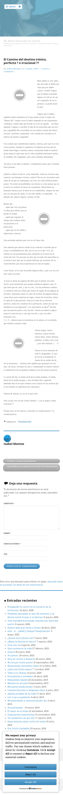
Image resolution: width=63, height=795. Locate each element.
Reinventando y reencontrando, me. (27, 700)
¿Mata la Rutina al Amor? (21, 641)
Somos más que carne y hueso (24, 627)
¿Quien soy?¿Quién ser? (20, 638)
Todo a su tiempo (17, 672)
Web (5, 554)
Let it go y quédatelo (18, 697)
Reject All (30, 774)
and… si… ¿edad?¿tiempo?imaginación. (28, 631)
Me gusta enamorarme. (20, 686)
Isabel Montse (14, 68)
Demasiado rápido (17, 679)
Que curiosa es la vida (19, 648)
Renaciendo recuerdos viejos (23, 665)
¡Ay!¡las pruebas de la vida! (21, 693)
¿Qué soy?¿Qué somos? (20, 669)
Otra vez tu (13, 645)
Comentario (9, 503)
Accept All (30, 782)
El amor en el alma (18, 711)
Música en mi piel (17, 683)
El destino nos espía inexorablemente (21, 461)
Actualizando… (15, 707)
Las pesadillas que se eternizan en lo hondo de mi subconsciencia (32, 466)
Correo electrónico (12, 544)
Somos (11, 651)
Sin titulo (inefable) (18, 728)
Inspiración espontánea (21, 714)
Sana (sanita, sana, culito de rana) (26, 721)
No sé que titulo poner (20, 662)
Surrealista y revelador (20, 676)
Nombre (7, 533)
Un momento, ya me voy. (21, 717)
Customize (31, 766)
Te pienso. (13, 655)
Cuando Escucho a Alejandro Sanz (26, 690)
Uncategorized (24, 422)
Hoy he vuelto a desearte (21, 658)
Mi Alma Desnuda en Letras (22, 41)
